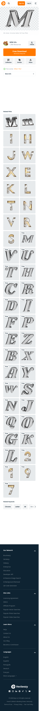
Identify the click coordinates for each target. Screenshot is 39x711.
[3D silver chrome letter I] (11, 505)
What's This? (17, 69)
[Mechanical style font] (11, 154)
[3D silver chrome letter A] (11, 622)
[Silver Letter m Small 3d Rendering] (11, 138)
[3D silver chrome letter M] (11, 372)
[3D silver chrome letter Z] (11, 572)
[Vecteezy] (3, 3)
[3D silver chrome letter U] (11, 405)
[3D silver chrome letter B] (11, 589)
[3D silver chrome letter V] (11, 388)
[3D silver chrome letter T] (11, 422)
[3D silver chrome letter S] (11, 672)
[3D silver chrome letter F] (11, 522)
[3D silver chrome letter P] (11, 539)
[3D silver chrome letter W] (11, 656)
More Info (8, 73)
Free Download (20, 52)
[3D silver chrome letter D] (11, 489)
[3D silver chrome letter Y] (11, 639)
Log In (29, 3)
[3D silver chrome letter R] (11, 472)
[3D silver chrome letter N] (11, 689)
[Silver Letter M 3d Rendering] (11, 121)
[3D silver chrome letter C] (11, 455)
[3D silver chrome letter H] (11, 438)
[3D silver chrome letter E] (11, 555)
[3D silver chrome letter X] (11, 606)
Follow (32, 44)
